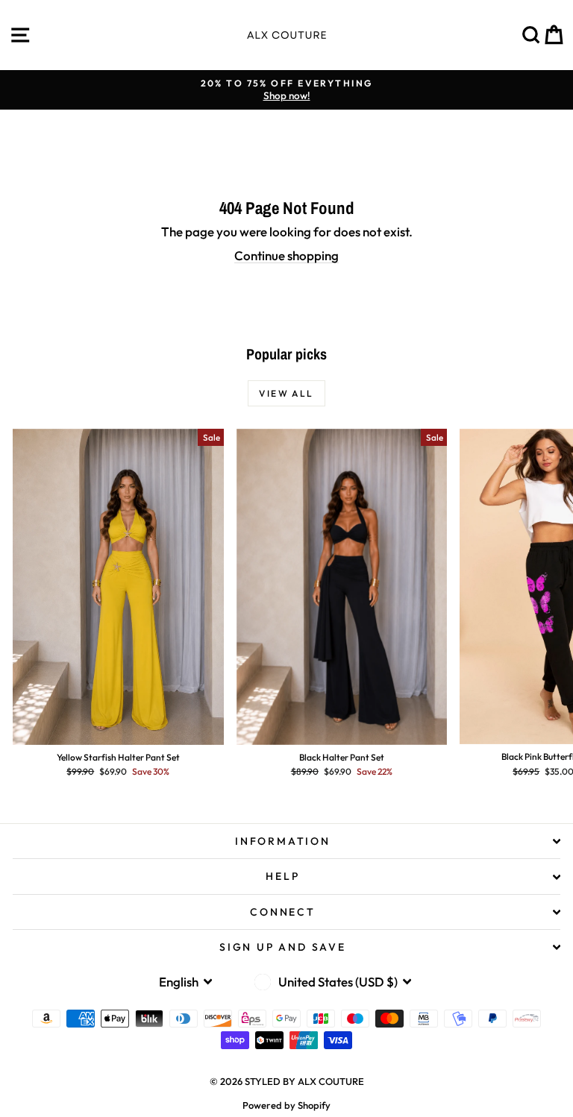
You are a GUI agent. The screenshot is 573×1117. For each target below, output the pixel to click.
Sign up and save (282, 947)
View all (286, 393)
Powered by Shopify (286, 1105)
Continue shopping (286, 255)
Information (283, 841)
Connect (283, 912)
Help (282, 876)
